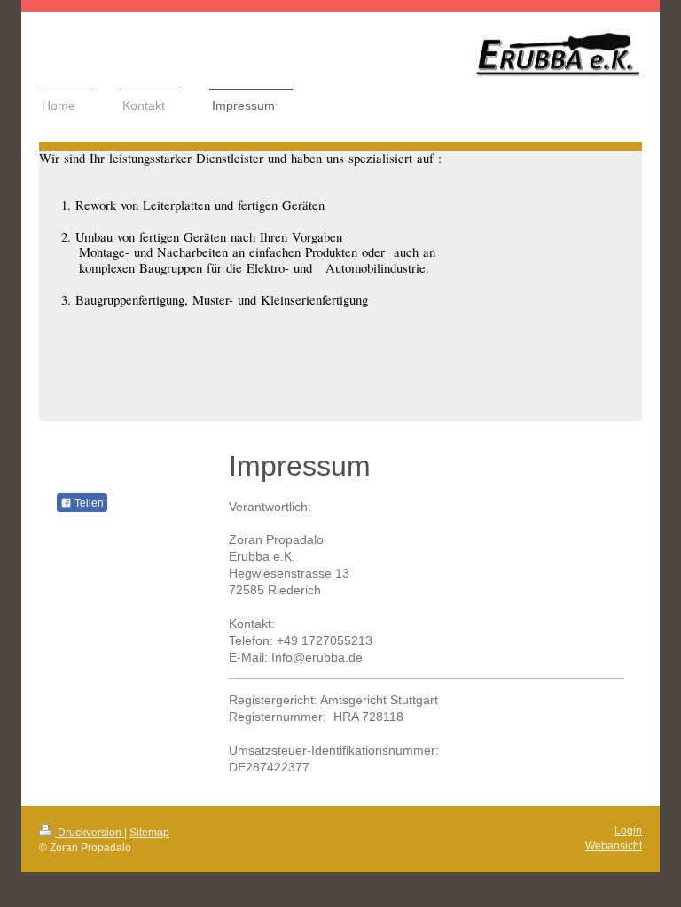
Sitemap (149, 832)
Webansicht (613, 846)
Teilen (88, 503)
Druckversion (89, 832)
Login (628, 831)
